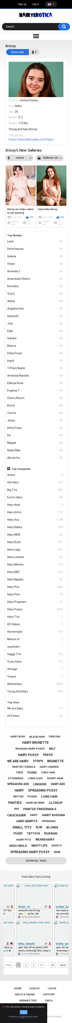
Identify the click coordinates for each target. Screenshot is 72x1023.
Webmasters (28, 1000)
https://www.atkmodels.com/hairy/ (31, 139)
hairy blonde (35, 802)
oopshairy (35, 646)
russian (50, 833)
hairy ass (58, 784)
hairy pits (23, 839)
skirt (34, 815)
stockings (15, 778)
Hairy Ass (35, 519)
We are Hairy (35, 708)
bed (16, 808)
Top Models (14, 235)
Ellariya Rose (35, 383)
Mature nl (35, 639)
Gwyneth (35, 316)
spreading (49, 821)
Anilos (35, 474)
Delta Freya (35, 427)
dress (48, 755)
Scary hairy (35, 661)
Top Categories (21, 468)
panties (15, 803)
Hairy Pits (35, 586)
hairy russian (53, 815)
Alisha (35, 301)
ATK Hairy (35, 715)
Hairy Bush (35, 542)
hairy (19, 790)
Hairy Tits (35, 616)
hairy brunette (35, 742)
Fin (35, 435)
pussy (18, 833)
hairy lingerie (49, 766)
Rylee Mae (35, 450)
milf (52, 748)
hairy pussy (28, 755)
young (32, 772)
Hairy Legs (35, 549)
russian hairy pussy (30, 748)
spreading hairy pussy (30, 852)
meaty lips (39, 845)
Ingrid (35, 360)
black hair (37, 736)
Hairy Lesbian (35, 557)
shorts (56, 845)
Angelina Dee (35, 308)
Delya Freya (35, 353)
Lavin (35, 241)
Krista (35, 405)
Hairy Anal (35, 504)
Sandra (35, 338)
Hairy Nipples (35, 579)
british (18, 796)
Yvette (35, 413)
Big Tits (35, 489)
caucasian (16, 815)
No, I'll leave (34, 1017)
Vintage (35, 669)
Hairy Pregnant (35, 601)
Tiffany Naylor (35, 368)
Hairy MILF (35, 572)
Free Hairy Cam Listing (36, 876)
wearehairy (45, 839)
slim (39, 827)
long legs (35, 778)
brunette (55, 761)
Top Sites (13, 702)
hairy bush (17, 736)
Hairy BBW (35, 534)
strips (38, 761)
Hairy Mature (35, 564)
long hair (49, 796)
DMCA (49, 1000)
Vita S (35, 293)
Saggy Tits (35, 654)
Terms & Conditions (15, 1017)
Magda (35, 442)
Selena (35, 256)
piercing (54, 736)
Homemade (35, 631)
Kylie (35, 331)
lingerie (40, 784)
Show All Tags (36, 860)
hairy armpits (26, 821)
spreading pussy (42, 790)
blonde (52, 827)
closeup (56, 803)
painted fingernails (39, 809)
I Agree (23, 1012)
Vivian (35, 263)
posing (32, 796)
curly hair (48, 772)
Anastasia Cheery (35, 278)
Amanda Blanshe (35, 375)
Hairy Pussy (35, 609)
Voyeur (35, 676)
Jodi (35, 323)
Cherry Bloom (35, 398)
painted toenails (23, 766)
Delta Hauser (35, 248)
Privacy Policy (27, 1017)
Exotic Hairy (35, 497)
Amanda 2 (35, 271)
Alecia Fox (35, 457)
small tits (21, 827)
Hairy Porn (35, 594)
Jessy (35, 420)
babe (57, 851)
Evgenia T (35, 390)
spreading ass (18, 784)
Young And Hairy (35, 691)
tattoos (33, 833)
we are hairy (18, 761)
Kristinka (35, 286)
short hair (55, 778)
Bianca (35, 345)
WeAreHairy (35, 684)
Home (17, 988)
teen (19, 772)
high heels (18, 846)
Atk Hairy (35, 482)
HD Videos (35, 624)
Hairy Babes (35, 527)
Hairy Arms (35, 512)
